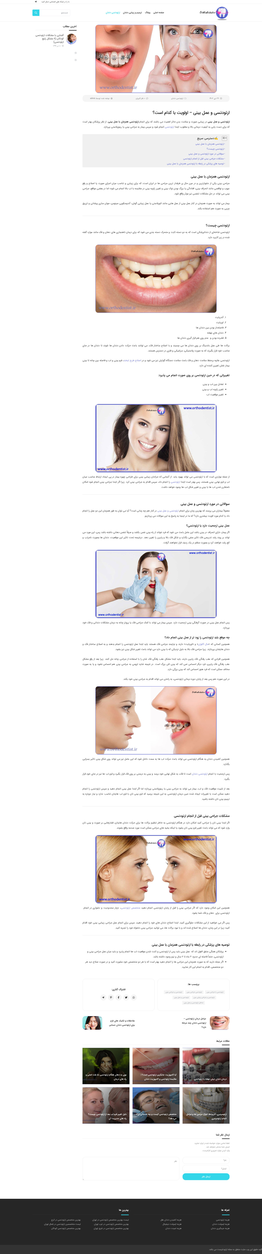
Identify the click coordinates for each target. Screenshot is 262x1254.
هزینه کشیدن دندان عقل (170, 1220)
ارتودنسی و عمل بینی (168, 511)
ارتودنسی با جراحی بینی (215, 992)
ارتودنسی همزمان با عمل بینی (209, 144)
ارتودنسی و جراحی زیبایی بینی (204, 997)
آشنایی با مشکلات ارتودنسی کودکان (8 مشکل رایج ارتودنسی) (49, 38)
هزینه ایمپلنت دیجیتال (172, 1224)
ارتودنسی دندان (177, 98)
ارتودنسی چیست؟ (215, 149)
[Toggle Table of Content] (223, 138)
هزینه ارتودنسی (223, 1220)
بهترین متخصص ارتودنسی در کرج (66, 1220)
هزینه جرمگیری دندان (220, 1228)
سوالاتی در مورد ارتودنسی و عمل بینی (206, 154)
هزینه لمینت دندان (173, 1228)
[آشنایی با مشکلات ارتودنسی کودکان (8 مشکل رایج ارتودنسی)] (71, 39)
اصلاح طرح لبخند (132, 360)
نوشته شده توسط (99, 98)
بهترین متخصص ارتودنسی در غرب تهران (111, 1224)
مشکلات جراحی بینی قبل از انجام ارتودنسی (203, 159)
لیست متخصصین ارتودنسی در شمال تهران (62, 1224)
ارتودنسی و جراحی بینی (173, 992)
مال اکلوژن (203, 644)
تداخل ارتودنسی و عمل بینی (193, 1003)
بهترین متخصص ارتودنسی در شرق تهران (111, 1228)
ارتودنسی (169, 127)
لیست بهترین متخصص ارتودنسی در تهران (110, 1220)
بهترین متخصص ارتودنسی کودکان (66, 1228)
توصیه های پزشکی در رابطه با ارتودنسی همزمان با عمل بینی (195, 164)
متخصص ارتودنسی (130, 908)
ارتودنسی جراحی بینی (194, 992)
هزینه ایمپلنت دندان (221, 1224)
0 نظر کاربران (140, 98)
